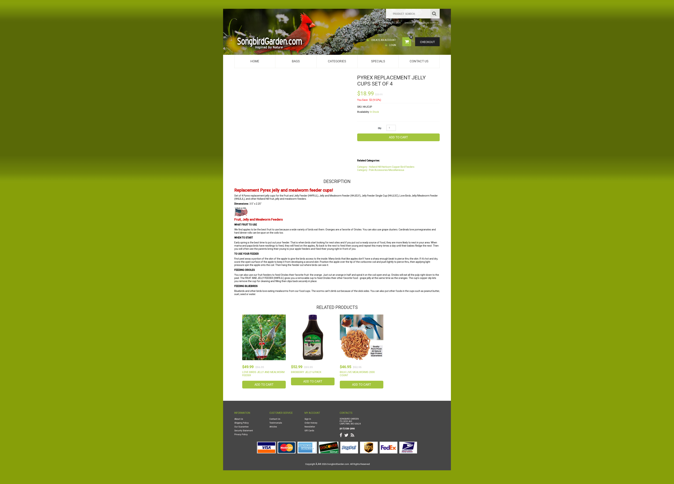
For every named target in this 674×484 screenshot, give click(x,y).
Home (254, 61)
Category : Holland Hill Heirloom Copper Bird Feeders (385, 166)
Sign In (308, 419)
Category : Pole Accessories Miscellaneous (380, 170)
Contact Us (419, 61)
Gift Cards (309, 430)
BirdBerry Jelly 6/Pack (306, 372)
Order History (311, 423)
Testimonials (275, 423)
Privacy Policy (241, 434)
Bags (296, 61)
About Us (238, 419)
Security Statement (243, 430)
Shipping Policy (241, 423)
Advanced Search (428, 23)
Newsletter (310, 427)
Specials (378, 61)
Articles (273, 427)
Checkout (427, 42)
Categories (337, 61)
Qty (379, 128)
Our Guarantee (241, 427)
